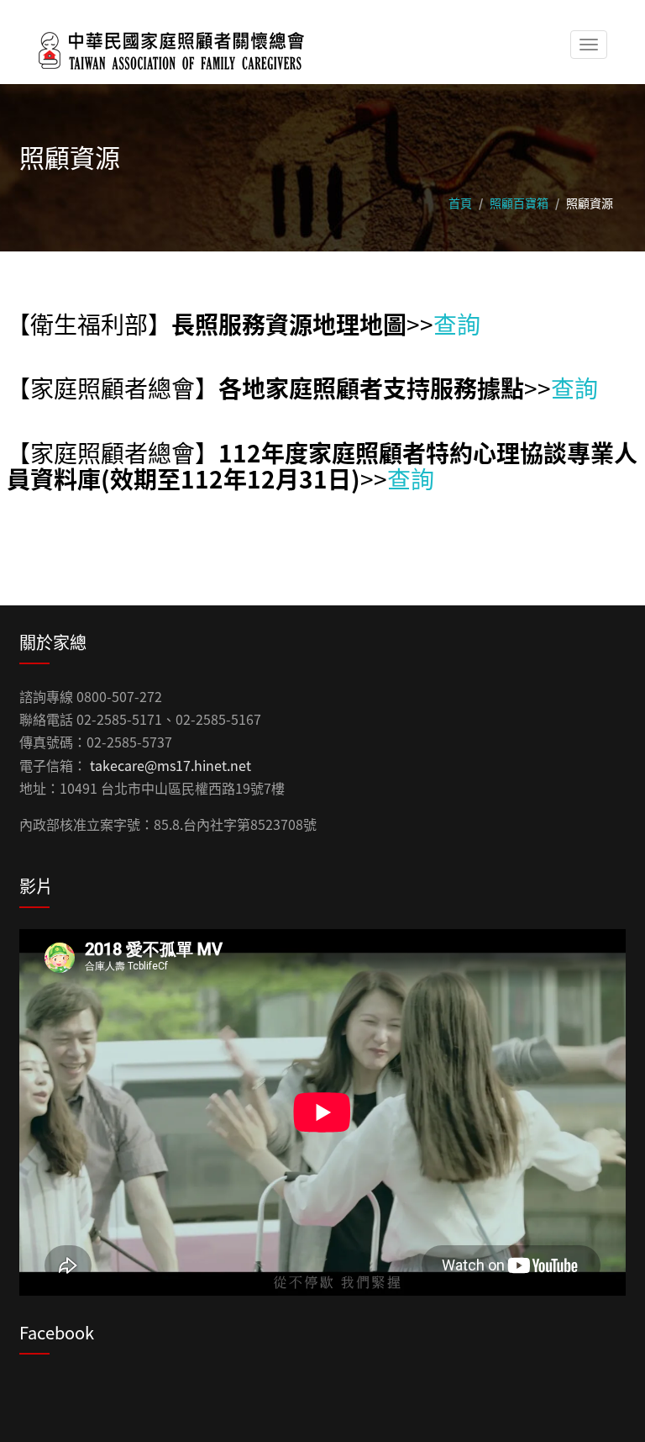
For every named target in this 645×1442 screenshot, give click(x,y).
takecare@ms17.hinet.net (170, 765)
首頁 (460, 202)
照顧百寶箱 (519, 202)
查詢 (456, 324)
